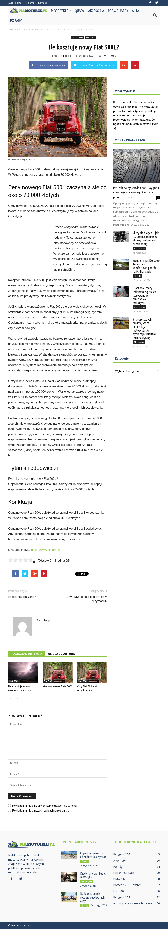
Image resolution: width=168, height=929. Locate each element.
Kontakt (42, 2)
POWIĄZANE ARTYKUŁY (27, 653)
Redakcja (65, 55)
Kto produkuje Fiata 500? (57, 686)
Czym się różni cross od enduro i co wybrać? (93, 855)
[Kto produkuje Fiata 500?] (58, 672)
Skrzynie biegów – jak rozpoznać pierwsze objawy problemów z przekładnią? (146, 238)
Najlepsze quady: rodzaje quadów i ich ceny (92, 897)
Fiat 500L (90, 37)
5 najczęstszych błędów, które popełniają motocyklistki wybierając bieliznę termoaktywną (144, 328)
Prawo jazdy (118, 11)
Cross (84, 861)
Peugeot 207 (121, 897)
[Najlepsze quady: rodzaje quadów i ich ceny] (69, 897)
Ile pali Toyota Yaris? (22, 597)
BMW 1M (119, 879)
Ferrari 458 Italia (124, 873)
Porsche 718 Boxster (127, 885)
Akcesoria (96, 11)
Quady (79, 11)
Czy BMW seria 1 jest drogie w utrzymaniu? (87, 599)
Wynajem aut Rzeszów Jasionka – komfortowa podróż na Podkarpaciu (146, 266)
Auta (135, 11)
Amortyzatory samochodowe (132, 903)
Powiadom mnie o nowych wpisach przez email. (40, 810)
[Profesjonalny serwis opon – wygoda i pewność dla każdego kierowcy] (136, 166)
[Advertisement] (28, 246)
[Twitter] (157, 3)
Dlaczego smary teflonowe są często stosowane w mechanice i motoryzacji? (144, 295)
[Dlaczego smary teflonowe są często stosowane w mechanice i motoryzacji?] (121, 291)
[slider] (20, 560)
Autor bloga (14, 2)
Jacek (116, 197)
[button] (155, 15)
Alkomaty (119, 860)
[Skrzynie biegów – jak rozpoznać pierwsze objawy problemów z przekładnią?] (121, 236)
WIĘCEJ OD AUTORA (61, 653)
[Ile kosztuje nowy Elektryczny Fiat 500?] (23, 672)
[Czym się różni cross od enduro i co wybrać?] (69, 855)
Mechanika (139, 248)
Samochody (77, 37)
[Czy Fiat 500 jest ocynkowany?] (92, 672)
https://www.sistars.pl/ (45, 549)
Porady (16, 20)
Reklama (29, 2)
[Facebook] (150, 3)
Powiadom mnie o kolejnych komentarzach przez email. (45, 805)
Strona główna (16, 29)
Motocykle (59, 11)
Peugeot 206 (121, 854)
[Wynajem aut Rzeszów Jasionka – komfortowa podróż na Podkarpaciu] (121, 264)
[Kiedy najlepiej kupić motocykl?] (69, 877)
